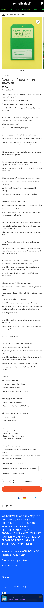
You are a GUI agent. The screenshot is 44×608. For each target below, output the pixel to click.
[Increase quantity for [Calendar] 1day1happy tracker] (9, 481)
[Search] (37, 4)
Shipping (4, 90)
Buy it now (22, 489)
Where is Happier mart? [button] (10, 566)
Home (3, 14)
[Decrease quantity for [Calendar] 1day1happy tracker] (3, 481)
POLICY (5, 577)
